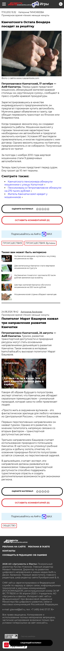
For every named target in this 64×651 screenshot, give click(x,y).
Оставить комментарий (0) (32, 220)
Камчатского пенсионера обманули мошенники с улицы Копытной (28, 183)
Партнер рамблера (28, 636)
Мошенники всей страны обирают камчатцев (35, 294)
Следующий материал (30, 643)
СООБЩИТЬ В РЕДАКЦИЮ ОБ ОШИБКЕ (24, 555)
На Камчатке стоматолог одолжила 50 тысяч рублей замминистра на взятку (35, 276)
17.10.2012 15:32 (8, 12)
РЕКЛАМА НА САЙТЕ (14, 546)
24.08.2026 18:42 (9, 311)
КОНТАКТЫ (8, 550)
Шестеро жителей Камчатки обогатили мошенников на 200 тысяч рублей (32, 286)
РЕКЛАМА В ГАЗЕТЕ (39, 546)
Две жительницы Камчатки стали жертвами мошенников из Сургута (34, 267)
